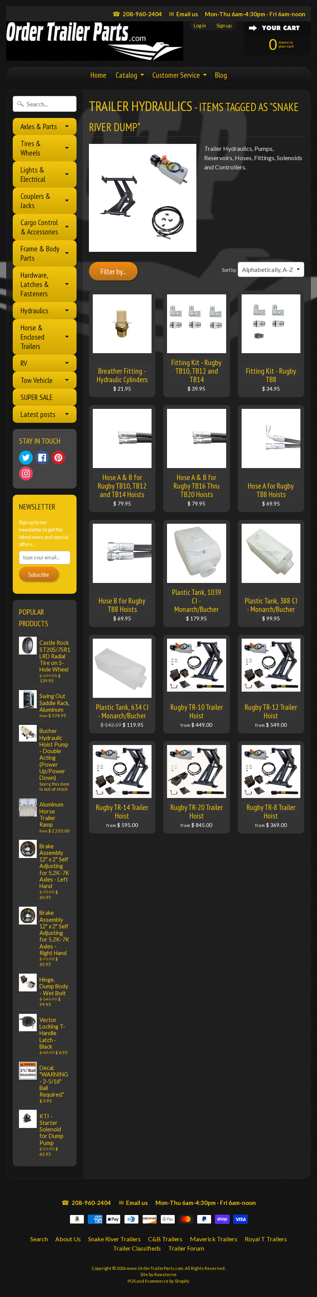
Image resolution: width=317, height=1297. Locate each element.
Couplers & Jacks (35, 200)
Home (98, 75)
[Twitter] (26, 458)
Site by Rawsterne (158, 1274)
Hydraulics (34, 311)
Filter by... (113, 272)
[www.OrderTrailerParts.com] (94, 41)
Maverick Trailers (213, 1238)
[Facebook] (42, 458)
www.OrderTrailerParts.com (154, 1268)
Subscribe (38, 574)
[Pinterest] (58, 458)
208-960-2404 (137, 13)
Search (39, 1238)
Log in (200, 25)
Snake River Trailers (114, 1238)
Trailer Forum (186, 1248)
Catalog (126, 75)
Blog (221, 75)
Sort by (229, 270)
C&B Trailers (165, 1238)
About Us (68, 1238)
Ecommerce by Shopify (167, 1280)
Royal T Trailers (266, 1238)
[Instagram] (26, 473)
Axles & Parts (38, 126)
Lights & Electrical (32, 174)
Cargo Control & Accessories (39, 227)
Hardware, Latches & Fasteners (34, 284)
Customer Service (176, 75)
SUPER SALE (36, 397)
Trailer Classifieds (137, 1248)
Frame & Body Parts (40, 253)
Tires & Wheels (30, 148)
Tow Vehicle (36, 380)
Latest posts (37, 414)
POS (132, 1280)
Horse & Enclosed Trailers (32, 337)
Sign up (224, 25)
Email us (183, 13)
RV (23, 363)
